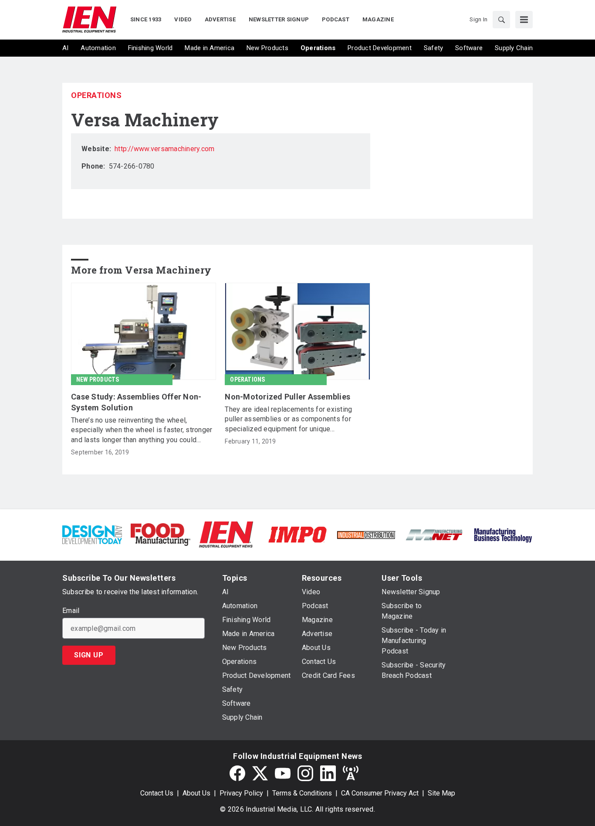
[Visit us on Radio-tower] (350, 773)
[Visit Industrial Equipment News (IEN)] (226, 534)
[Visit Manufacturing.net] (434, 534)
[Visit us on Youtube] (283, 773)
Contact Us (156, 793)
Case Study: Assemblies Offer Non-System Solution (136, 402)
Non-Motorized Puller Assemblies (287, 396)
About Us (196, 793)
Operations (96, 95)
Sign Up (89, 655)
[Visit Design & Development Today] (92, 534)
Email (70, 610)
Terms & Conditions (302, 793)
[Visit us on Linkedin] (328, 773)
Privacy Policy (241, 793)
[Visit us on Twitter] (260, 773)
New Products (97, 379)
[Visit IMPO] (297, 534)
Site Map (441, 793)
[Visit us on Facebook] (237, 773)
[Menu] (524, 19)
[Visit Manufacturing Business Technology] (503, 534)
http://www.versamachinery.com (164, 149)
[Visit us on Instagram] (305, 773)
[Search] (501, 19)
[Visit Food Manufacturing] (160, 534)
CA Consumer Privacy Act (380, 793)
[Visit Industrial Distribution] (366, 534)
